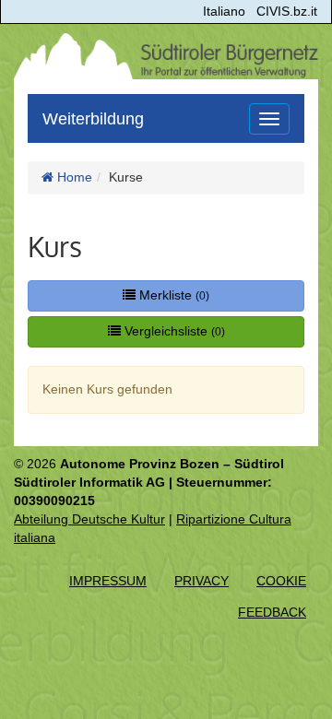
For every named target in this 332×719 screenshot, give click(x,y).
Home (72, 177)
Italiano (224, 11)
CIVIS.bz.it (286, 11)
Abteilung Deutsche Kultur (89, 519)
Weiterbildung (93, 119)
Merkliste (172, 295)
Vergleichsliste (173, 331)
